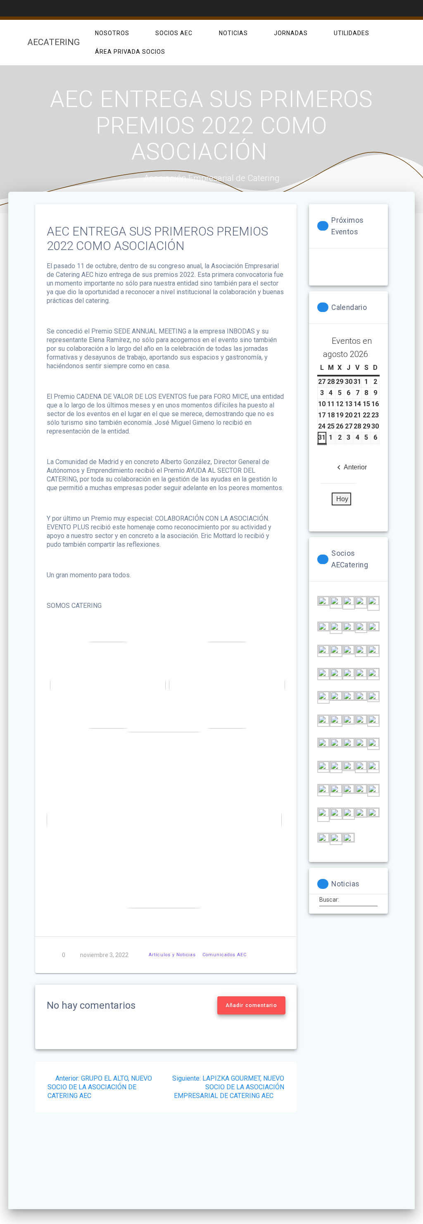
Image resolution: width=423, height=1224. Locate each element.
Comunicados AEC (224, 954)
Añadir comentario (251, 1005)
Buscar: (329, 899)
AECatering (53, 42)
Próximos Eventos (347, 226)
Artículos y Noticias (172, 954)
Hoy (342, 498)
